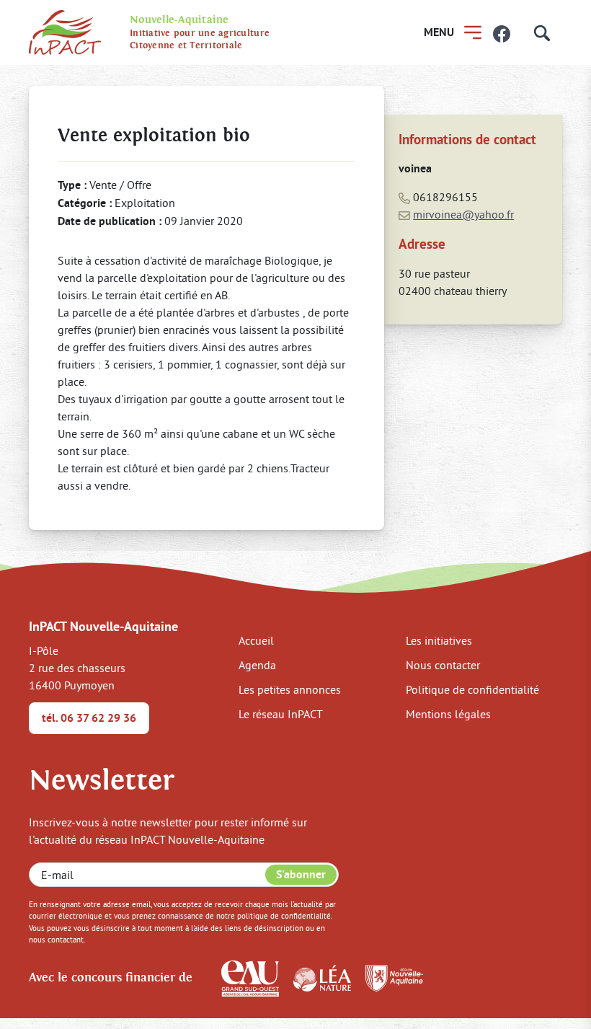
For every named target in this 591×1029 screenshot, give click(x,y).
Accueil (256, 640)
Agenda (257, 665)
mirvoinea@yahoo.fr (463, 214)
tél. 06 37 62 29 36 (89, 717)
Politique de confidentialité (472, 689)
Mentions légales (448, 714)
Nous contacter (443, 665)
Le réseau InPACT (281, 714)
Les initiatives (439, 640)
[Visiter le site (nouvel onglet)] (250, 977)
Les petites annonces (290, 689)
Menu (439, 32)
